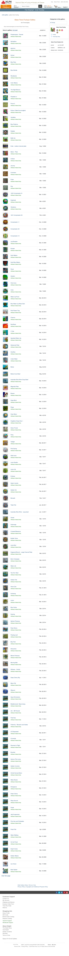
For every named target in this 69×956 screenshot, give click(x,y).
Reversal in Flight (15, 745)
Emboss (13, 476)
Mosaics (35, 3)
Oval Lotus (13, 283)
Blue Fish (13, 642)
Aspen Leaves (14, 483)
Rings (12, 407)
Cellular (13, 159)
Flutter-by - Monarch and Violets (19, 724)
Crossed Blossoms (16, 531)
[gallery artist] (57, 30)
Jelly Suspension (15, 814)
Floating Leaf (14, 635)
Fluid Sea (13, 718)
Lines (12, 290)
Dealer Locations (7, 931)
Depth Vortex (14, 849)
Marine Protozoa (15, 655)
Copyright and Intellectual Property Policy (37, 886)
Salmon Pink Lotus (16, 759)
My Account (6, 900)
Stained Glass (20, 3)
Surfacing (13, 593)
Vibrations (13, 207)
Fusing (28, 3)
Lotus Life (13, 469)
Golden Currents (15, 766)
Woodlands (14, 76)
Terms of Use (32, 885)
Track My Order (7, 906)
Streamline (13, 649)
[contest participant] (62, 30)
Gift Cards (5, 915)
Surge (12, 807)
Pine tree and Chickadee (17, 821)
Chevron (13, 317)
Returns (5, 907)
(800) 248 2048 (64, 2)
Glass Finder (57, 2)
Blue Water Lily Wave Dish (18, 304)
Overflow (13, 352)
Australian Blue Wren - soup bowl (20, 512)
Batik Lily (13, 138)
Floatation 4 (14, 96)
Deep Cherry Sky (15, 677)
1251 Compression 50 (16, 215)
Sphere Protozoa (15, 621)
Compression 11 (15, 222)
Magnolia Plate (15, 386)
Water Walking (14, 835)
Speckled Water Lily (16, 338)
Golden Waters (15, 856)
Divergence (14, 787)
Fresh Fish (13, 829)
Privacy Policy (21, 886)
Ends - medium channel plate (18, 146)
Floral (12, 269)
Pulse (12, 179)
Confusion (13, 172)
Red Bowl (13, 324)
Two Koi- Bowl (14, 573)
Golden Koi (14, 490)
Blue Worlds (14, 70)
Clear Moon (14, 414)
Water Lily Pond (15, 297)
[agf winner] (60, 30)
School (12, 55)
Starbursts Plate (15, 345)
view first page (5, 876)
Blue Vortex (14, 607)
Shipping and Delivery (9, 902)
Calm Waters (14, 83)
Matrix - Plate (14, 152)
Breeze (12, 393)
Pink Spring (14, 448)
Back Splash (14, 869)
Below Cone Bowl (15, 374)
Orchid (12, 517)
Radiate (13, 131)
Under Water (14, 359)
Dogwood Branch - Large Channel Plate (21, 552)
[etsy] (57, 32)
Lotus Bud (13, 545)
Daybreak (13, 200)
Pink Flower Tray (15, 310)
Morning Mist (14, 662)
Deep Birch (14, 400)
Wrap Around (14, 800)
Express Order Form (8, 904)
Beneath (13, 498)
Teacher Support (7, 920)
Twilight (13, 442)
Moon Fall (13, 683)
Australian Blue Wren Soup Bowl (19, 379)
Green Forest (14, 428)
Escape (13, 248)
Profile (54, 34)
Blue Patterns (14, 124)
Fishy (12, 435)
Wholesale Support (8, 922)
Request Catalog (7, 918)
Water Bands (14, 780)
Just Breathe (14, 241)
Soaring (13, 614)
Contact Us (6, 898)
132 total (15, 30)
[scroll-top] (66, 947)
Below (12, 367)
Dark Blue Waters (15, 262)
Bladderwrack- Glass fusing (18, 704)
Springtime (13, 41)
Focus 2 (13, 103)
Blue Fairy (13, 62)
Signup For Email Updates (10, 938)
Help (52, 2)
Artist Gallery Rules (23, 885)
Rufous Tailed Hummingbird (18, 110)
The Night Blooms (15, 90)
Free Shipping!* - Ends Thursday (34, 10)
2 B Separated (14, 731)
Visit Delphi (6, 930)
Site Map (5, 933)
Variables (13, 117)
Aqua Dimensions (15, 697)
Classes (41, 3)
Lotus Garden (14, 462)
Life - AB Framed (15, 711)
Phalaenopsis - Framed (17, 34)
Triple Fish (13, 505)
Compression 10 (15, 236)
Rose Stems (14, 628)
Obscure (13, 690)
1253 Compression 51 (16, 193)
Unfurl (12, 600)
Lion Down (13, 864)
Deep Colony (14, 793)
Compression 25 (15, 229)
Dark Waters (14, 255)
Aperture (13, 48)
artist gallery (5, 15)
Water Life (13, 566)
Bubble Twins (14, 538)
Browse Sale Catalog (8, 916)
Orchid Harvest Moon (16, 773)
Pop (12, 186)
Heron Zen (13, 586)
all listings (52, 22)
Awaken (13, 276)
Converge (13, 738)
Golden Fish (14, 580)
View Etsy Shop (56, 36)
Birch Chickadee (15, 559)
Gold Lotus (13, 455)
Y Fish (12, 331)
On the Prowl (14, 842)
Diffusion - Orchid (15, 669)
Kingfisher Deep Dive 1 (17, 421)
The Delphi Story (7, 928)
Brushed (13, 752)
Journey (13, 165)
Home (49, 944)
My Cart (54, 944)
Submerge (13, 524)
